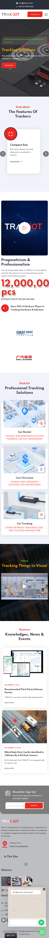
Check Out (9, 65)
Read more (15, 162)
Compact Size (19, 145)
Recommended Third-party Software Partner (24, 691)
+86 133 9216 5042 (25, 6)
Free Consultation (19, 846)
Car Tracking (24, 524)
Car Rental (24, 432)
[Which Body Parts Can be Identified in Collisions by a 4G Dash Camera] (24, 726)
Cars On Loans (24, 478)
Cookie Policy (24, 934)
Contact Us (35, 14)
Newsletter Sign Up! (24, 792)
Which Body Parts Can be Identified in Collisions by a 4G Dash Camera (24, 753)
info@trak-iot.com (26, 3)
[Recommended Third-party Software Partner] (24, 663)
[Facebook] (3, 920)
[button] (18, 183)
